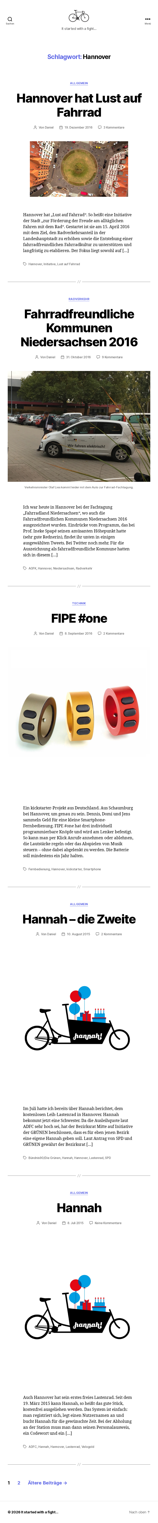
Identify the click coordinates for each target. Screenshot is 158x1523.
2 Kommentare (113, 633)
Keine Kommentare (108, 1223)
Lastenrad (96, 1158)
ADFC (33, 1447)
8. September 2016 (78, 633)
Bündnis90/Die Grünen (45, 1158)
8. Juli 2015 (75, 1223)
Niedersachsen (63, 568)
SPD (108, 1158)
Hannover (35, 264)
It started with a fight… (39, 1512)
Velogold (88, 1447)
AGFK (32, 568)
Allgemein (79, 83)
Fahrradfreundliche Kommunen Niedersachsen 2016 (79, 327)
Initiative (49, 264)
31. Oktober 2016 (78, 357)
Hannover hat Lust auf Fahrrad (78, 105)
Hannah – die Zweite (78, 919)
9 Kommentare (112, 357)
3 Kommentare (113, 127)
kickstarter (74, 869)
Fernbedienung (39, 869)
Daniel (49, 127)
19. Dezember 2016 (78, 127)
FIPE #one (79, 618)
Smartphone (92, 869)
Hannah (67, 1158)
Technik (79, 603)
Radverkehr (79, 299)
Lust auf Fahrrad (68, 264)
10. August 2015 (78, 934)
